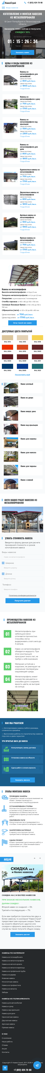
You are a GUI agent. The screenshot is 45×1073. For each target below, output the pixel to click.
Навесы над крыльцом (10, 1010)
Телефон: (6, 584)
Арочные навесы (8, 1024)
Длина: (9, 574)
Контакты (5, 1052)
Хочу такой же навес (22, 323)
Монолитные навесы (10, 982)
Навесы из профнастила (11, 985)
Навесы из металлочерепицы (13, 968)
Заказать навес (22, 52)
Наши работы (7, 1042)
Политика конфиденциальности (22, 595)
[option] (22, 296)
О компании (6, 1038)
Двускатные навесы (9, 1020)
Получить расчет (22, 601)
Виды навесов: (9, 552)
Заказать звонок (22, 780)
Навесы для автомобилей (12, 1003)
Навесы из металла (9, 989)
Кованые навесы (8, 978)
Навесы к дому (7, 1006)
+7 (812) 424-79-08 (34, 2)
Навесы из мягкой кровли (12, 964)
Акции (4, 1049)
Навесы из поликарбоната (12, 957)
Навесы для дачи (8, 1013)
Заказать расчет (22, 940)
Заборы (5, 992)
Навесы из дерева (9, 975)
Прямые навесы (8, 1027)
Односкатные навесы (10, 1017)
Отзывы (5, 1045)
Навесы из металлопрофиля (13, 961)
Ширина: (10, 563)
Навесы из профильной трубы (13, 971)
